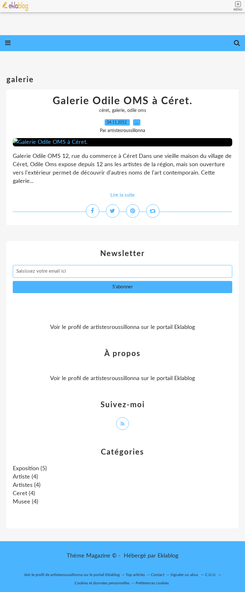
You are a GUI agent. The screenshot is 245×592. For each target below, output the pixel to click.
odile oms (136, 110)
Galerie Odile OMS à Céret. (123, 101)
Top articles (135, 575)
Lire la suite (122, 195)
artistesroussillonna (115, 327)
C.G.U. (210, 575)
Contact (157, 575)
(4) (25, 477)
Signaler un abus (184, 575)
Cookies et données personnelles (102, 583)
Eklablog (168, 556)
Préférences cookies (152, 583)
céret (104, 110)
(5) (30, 468)
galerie (118, 110)
